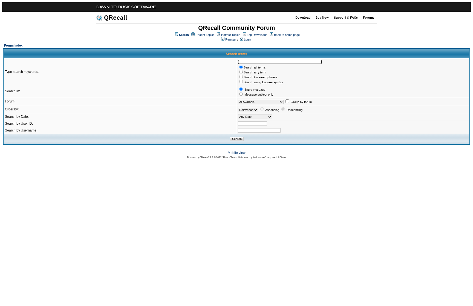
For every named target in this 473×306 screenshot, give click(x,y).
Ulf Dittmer (281, 157)
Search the (260, 77)
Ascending (272, 109)
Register (230, 39)
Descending (294, 109)
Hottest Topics (230, 34)
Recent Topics (205, 34)
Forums (368, 17)
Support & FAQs (346, 17)
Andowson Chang (261, 157)
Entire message (254, 89)
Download (302, 17)
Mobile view (237, 153)
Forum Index (13, 45)
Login (247, 39)
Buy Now (322, 17)
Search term (255, 72)
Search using (263, 82)
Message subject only (258, 94)
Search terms (255, 67)
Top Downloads (257, 34)
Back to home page (287, 34)
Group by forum (301, 102)
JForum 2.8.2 (206, 157)
